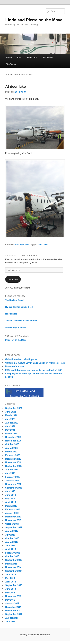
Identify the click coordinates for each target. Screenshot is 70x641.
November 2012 (13, 596)
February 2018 (12, 509)
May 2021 (10, 429)
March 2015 (11, 563)
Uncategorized (21, 244)
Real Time (23, 396)
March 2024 (11, 415)
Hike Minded (11, 313)
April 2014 (10, 581)
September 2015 (13, 559)
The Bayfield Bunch (14, 300)
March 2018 (11, 505)
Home (9, 57)
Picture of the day (14, 366)
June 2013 (10, 588)
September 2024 (13, 408)
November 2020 (13, 440)
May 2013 (10, 592)
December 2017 (13, 516)
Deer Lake (43, 244)
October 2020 (12, 444)
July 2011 (10, 621)
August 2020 (11, 448)
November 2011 (13, 610)
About (19, 57)
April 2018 (10, 502)
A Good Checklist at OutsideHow (21, 320)
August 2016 (11, 541)
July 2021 (10, 426)
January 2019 (12, 480)
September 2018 (13, 487)
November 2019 (13, 462)
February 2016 (12, 552)
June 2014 (10, 574)
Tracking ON (34, 396)
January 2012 (12, 603)
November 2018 (13, 484)
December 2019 (13, 458)
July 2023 (10, 419)
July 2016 (10, 545)
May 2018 (10, 498)
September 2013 (13, 585)
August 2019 (11, 469)
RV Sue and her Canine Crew (19, 306)
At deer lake (15, 86)
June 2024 (10, 411)
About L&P (32, 57)
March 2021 (11, 433)
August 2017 (11, 531)
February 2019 (12, 476)
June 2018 (10, 494)
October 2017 (12, 523)
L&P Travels (47, 57)
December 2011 (13, 606)
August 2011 (11, 617)
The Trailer (11, 64)
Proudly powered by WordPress (35, 634)
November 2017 (13, 520)
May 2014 (10, 578)
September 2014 (13, 570)
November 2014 (13, 567)
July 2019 (10, 473)
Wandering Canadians (16, 327)
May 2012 (10, 599)
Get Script (14, 396)
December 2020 (13, 437)
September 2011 (13, 614)
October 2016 (12, 538)
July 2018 (10, 491)
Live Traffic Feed (24, 391)
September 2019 (13, 465)
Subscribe (13, 279)
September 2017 (13, 527)
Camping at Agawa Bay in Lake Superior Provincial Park (35, 362)
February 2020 (12, 455)
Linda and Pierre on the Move (33, 20)
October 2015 (12, 556)
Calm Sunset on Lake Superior (21, 359)
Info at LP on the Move (16, 339)
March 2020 (11, 451)
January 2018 (12, 513)
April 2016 (10, 549)
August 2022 (11, 422)
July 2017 (10, 534)
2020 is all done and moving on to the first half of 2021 (34, 369)
